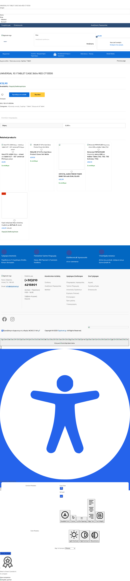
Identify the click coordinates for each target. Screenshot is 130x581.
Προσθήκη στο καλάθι (19, 94)
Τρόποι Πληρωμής (72, 286)
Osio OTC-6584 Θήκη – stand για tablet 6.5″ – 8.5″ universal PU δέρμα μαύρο (13, 156)
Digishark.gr (62, 331)
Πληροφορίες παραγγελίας (75, 282)
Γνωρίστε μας (6, 25)
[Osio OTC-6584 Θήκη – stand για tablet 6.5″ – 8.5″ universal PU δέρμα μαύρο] (13, 147)
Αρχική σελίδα (4, 61)
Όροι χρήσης (70, 301)
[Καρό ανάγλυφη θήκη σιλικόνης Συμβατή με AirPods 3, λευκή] (14, 206)
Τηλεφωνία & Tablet (38, 106)
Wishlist (47, 290)
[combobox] (64, 342)
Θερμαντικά (6, 54)
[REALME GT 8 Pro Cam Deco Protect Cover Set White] (41, 146)
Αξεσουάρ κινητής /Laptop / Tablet (20, 61)
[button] (65, 8)
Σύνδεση (48, 282)
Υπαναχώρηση (71, 304)
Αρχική (90, 282)
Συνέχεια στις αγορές (116, 45)
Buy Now (38, 94)
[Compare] (7, 94)
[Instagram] (12, 319)
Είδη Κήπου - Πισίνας (87, 54)
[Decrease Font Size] (61, 496)
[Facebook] (4, 319)
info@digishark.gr (12, 286)
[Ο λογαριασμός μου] (114, 32)
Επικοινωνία (18, 25)
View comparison (5, 577)
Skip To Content (60, 548)
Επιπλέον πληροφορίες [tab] (9, 118)
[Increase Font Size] (61, 488)
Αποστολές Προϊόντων (74, 290)
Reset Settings (5, 553)
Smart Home (110, 54)
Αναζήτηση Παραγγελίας (99, 25)
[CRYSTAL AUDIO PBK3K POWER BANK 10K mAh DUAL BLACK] (71, 157)
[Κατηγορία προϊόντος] (28, 55)
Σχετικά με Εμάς (93, 286)
